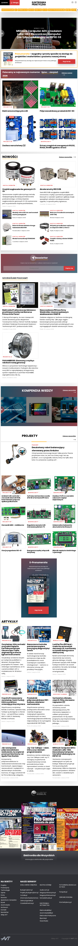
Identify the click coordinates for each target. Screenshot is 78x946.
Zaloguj (15, 3)
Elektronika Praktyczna (48, 916)
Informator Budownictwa (29, 898)
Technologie (5, 890)
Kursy (3, 895)
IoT (16, 10)
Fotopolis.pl (63, 892)
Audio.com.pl (44, 890)
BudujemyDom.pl (26, 890)
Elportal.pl (43, 918)
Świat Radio (44, 921)
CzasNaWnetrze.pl (27, 903)
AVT (72, 938)
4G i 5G (45, 10)
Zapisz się (69, 268)
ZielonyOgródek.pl (26, 901)
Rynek (3, 902)
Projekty (3, 885)
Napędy (68, 10)
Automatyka (5, 905)
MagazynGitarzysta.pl (48, 893)
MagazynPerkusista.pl (48, 895)
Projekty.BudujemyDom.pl (29, 893)
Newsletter (41, 257)
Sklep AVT (4, 915)
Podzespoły (5, 888)
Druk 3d (31, 10)
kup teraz (38, 610)
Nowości (4, 897)
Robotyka (38, 10)
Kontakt (3, 910)
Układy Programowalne (56, 10)
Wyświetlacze (22, 10)
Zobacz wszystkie (65, 157)
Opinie (3, 893)
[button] (31, 46)
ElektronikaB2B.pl (45, 910)
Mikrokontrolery (8, 10)
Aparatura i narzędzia (8, 900)
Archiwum (4, 907)
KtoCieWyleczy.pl (65, 902)
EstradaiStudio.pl (46, 898)
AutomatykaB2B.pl (46, 913)
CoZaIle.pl (23, 895)
